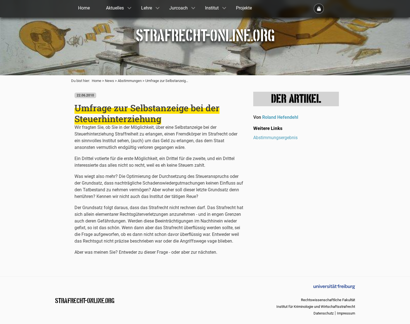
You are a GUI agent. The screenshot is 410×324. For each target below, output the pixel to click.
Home (96, 81)
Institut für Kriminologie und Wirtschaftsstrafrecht (315, 306)
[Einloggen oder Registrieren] (319, 9)
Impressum (346, 313)
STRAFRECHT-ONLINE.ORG (84, 300)
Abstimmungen (130, 81)
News (109, 81)
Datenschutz (323, 313)
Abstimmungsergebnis (275, 137)
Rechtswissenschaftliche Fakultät (328, 300)
